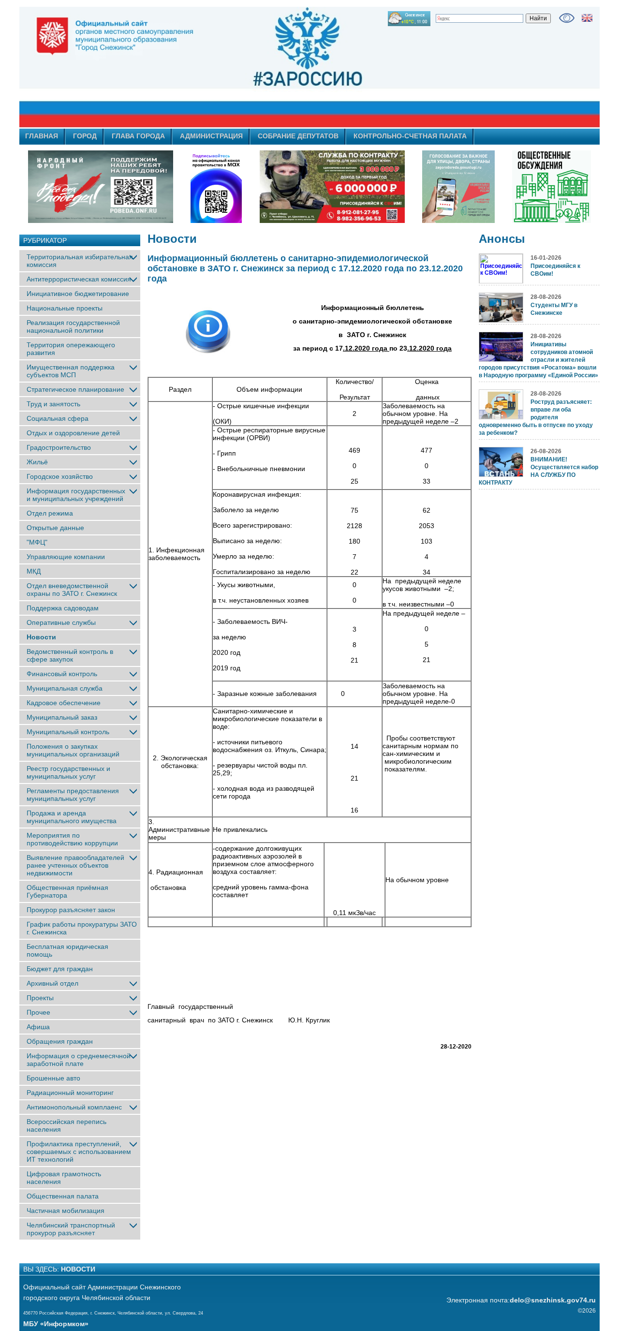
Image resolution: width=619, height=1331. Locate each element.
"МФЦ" (37, 542)
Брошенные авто (53, 1078)
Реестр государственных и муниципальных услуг (68, 772)
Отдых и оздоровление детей (73, 433)
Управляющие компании (66, 557)
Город (85, 136)
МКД (34, 571)
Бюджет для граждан (60, 969)
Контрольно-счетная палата (410, 136)
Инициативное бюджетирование (78, 293)
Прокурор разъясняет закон (71, 910)
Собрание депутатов (298, 136)
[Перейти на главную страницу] (222, 67)
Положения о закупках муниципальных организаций (73, 750)
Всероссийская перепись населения (66, 1125)
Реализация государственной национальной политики (73, 326)
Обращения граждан (60, 1041)
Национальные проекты (65, 308)
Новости (41, 637)
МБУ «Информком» (55, 1324)
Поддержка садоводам (63, 608)
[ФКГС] (458, 186)
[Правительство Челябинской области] (216, 186)
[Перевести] (587, 18)
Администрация (211, 136)
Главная (41, 136)
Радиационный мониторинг (70, 1092)
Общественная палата (63, 1196)
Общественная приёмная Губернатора (67, 891)
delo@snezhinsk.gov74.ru (553, 1300)
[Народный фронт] (100, 186)
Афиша (38, 1027)
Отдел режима (50, 513)
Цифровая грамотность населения (64, 1177)
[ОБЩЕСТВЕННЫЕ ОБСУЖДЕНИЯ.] (551, 186)
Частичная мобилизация (65, 1210)
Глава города (138, 136)
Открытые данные (55, 528)
